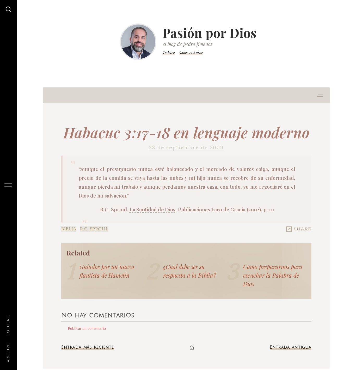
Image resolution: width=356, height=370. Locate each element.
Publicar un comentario (87, 328)
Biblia (68, 229)
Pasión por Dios (209, 32)
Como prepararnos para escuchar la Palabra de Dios (273, 275)
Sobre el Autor (191, 52)
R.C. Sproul (94, 229)
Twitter (168, 52)
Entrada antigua (290, 347)
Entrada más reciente (87, 347)
